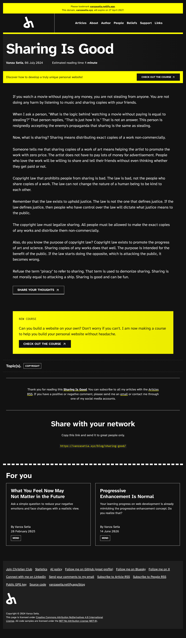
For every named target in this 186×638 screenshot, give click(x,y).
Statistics (41, 569)
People (119, 23)
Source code (37, 584)
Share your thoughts (36, 290)
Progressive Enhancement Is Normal (127, 493)
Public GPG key (16, 584)
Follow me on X (159, 569)
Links (158, 23)
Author (106, 23)
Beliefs (132, 23)
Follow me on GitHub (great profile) (89, 569)
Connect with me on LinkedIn (26, 577)
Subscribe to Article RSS (113, 577)
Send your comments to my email (71, 577)
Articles (80, 23)
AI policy (56, 569)
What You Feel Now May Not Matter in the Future (38, 493)
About (94, 23)
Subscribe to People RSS (149, 577)
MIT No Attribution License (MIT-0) (78, 620)
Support (146, 23)
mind (16, 538)
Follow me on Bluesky (131, 569)
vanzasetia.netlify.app (102, 6)
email (124, 394)
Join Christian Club (19, 569)
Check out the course (157, 77)
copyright (32, 365)
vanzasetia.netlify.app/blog (67, 584)
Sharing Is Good (75, 389)
